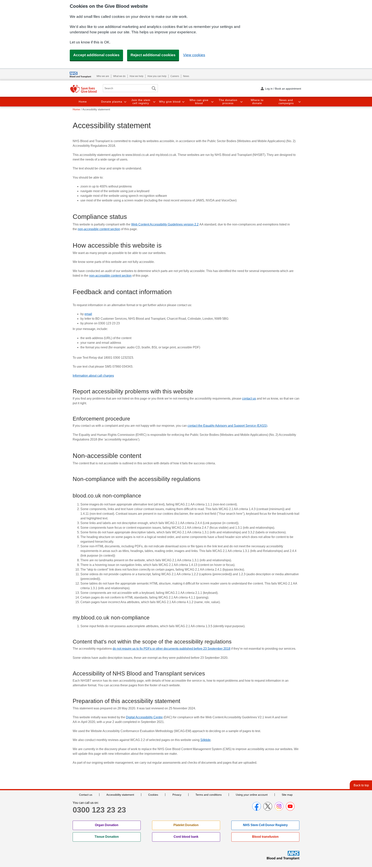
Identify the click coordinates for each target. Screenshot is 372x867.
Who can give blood (198, 101)
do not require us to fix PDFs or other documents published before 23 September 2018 (171, 648)
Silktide (205, 740)
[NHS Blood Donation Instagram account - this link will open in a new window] (279, 806)
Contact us (85, 794)
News (186, 76)
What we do (119, 76)
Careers (174, 76)
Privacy (176, 794)
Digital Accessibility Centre (144, 717)
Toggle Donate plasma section (125, 102)
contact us (249, 398)
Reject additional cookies (153, 55)
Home (83, 101)
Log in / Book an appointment (283, 88)
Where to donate (257, 101)
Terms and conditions (208, 794)
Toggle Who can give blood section (212, 102)
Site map (287, 794)
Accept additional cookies (96, 55)
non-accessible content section (99, 229)
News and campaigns (286, 101)
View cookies (194, 55)
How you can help (156, 76)
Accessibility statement (120, 794)
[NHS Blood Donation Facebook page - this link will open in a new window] (256, 806)
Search (154, 88)
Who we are (102, 76)
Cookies (153, 794)
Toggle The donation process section (241, 102)
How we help (136, 76)
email (88, 314)
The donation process (228, 101)
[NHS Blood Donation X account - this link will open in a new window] (267, 806)
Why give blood (170, 101)
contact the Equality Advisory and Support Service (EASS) (227, 425)
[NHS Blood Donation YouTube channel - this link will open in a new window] (290, 806)
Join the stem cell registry (140, 101)
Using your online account (252, 794)
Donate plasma (111, 101)
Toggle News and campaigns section (299, 102)
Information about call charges (93, 375)
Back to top (361, 785)
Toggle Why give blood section (183, 102)
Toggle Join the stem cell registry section (154, 102)
